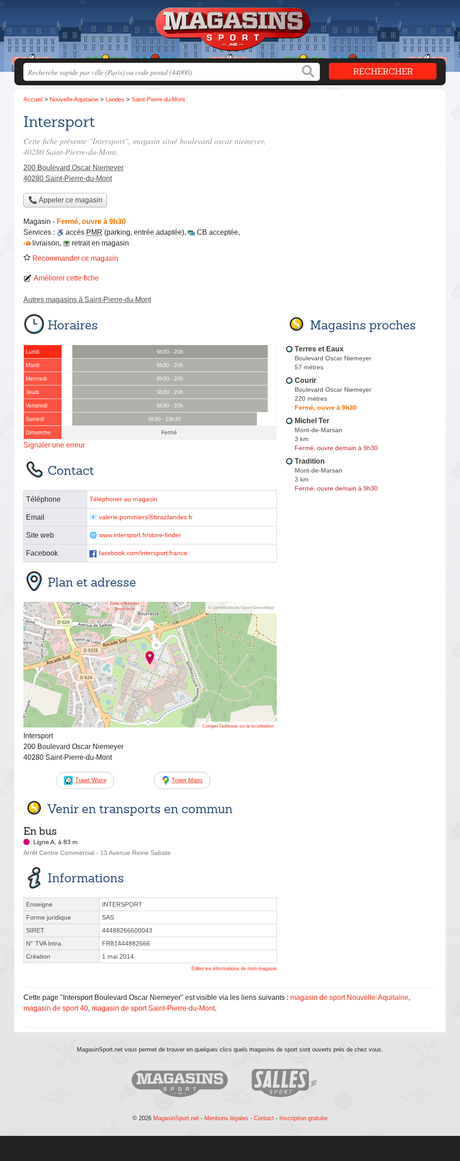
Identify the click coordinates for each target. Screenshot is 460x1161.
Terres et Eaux (319, 349)
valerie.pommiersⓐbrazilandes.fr (146, 517)
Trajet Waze (90, 780)
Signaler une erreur (54, 445)
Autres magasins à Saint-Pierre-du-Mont (87, 299)
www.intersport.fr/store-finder (140, 535)
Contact (264, 1118)
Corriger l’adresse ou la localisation (238, 725)
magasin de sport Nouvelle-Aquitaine (349, 997)
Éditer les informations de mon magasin (234, 968)
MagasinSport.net (176, 1118)
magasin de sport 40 (55, 1008)
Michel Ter (312, 421)
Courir (305, 380)
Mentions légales (226, 1118)
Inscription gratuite (303, 1118)
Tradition (310, 461)
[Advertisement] (361, 173)
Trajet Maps (187, 780)
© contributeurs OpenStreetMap (241, 607)
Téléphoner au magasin (123, 499)
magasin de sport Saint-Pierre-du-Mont (153, 1008)
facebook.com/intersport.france (143, 553)
